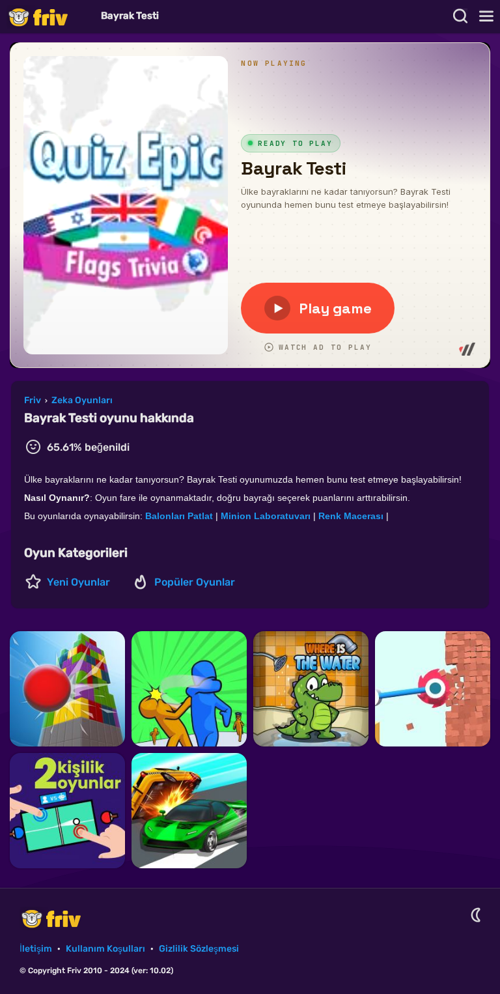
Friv (49, 16)
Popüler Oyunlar (194, 582)
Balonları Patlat (179, 516)
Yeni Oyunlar (78, 582)
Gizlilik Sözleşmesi (199, 948)
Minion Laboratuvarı (266, 516)
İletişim (36, 948)
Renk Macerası (350, 516)
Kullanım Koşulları (105, 948)
